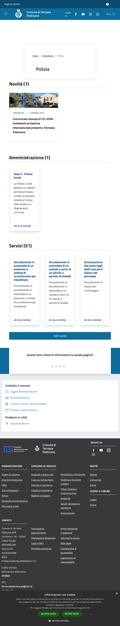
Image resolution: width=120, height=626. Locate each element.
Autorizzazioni (68, 513)
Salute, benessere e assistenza (70, 506)
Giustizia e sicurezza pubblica (71, 482)
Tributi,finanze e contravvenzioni (69, 491)
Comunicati (18, 112)
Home (35, 56)
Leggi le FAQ (37, 543)
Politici (5, 495)
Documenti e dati (10, 506)
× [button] (117, 593)
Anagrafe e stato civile (42, 474)
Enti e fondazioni (10, 490)
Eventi (93, 505)
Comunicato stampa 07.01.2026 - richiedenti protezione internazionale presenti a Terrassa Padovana (34, 125)
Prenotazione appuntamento (38, 530)
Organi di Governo (11, 474)
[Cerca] (114, 14)
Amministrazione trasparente (69, 530)
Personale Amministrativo (15, 501)
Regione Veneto (12, 4)
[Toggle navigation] (6, 14)
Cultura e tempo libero (42, 480)
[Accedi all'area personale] (107, 4)
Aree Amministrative (12, 480)
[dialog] (60, 608)
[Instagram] (89, 14)
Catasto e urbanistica (41, 490)
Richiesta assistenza (41, 548)
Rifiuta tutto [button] (72, 614)
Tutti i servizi (60, 336)
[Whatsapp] (97, 14)
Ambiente (65, 498)
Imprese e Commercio (42, 485)
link (88, 608)
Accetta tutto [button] (48, 614)
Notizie (93, 474)
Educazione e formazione (73, 474)
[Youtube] (82, 14)
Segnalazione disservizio (43, 538)
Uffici (4, 485)
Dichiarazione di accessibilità (68, 550)
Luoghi (93, 499)
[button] (60, 620)
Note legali (66, 543)
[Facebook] (75, 14)
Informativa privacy (70, 538)
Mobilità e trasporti (40, 495)
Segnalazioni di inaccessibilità (68, 560)
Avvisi (93, 485)
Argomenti (48, 56)
